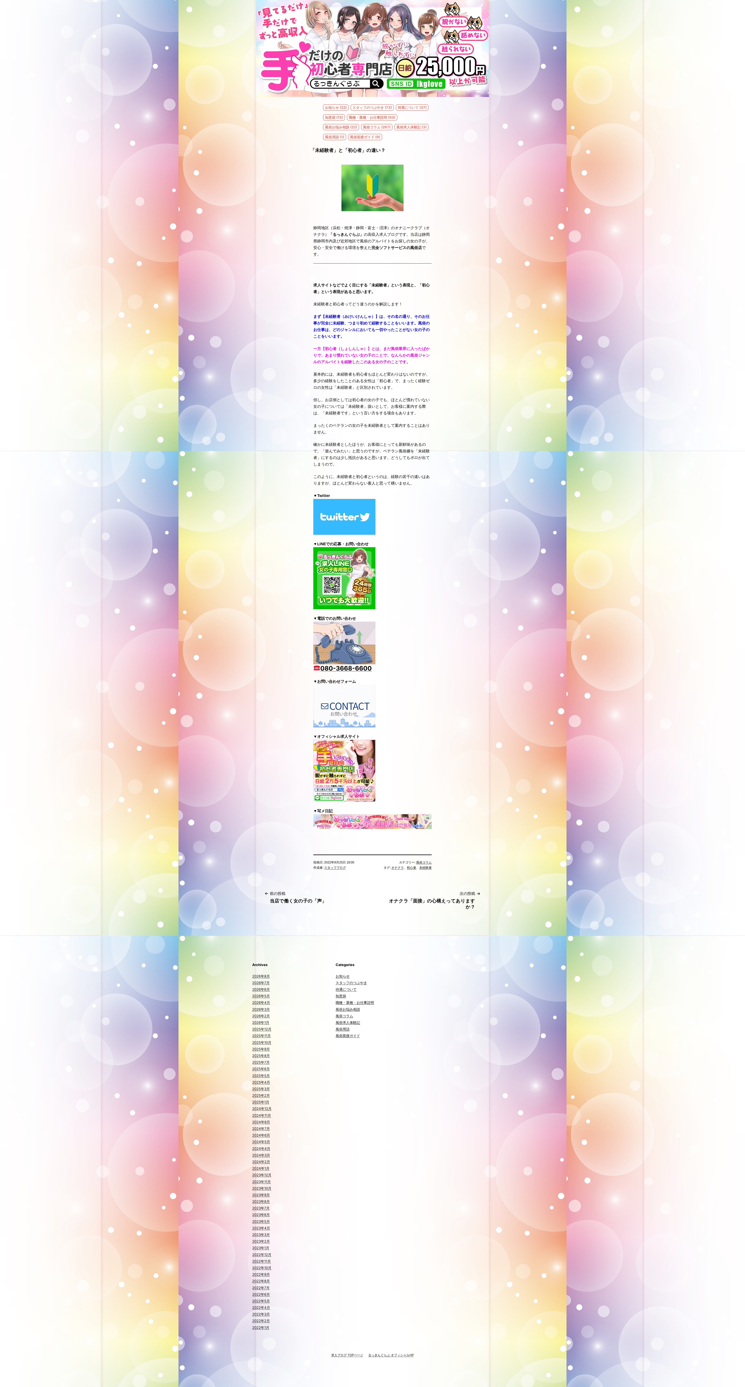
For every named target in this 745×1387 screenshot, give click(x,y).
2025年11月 (261, 1036)
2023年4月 (261, 1228)
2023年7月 (261, 1208)
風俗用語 (343, 1029)
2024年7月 (261, 1129)
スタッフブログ (335, 867)
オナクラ (397, 867)
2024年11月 (261, 1115)
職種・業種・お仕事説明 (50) (372, 117)
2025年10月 (261, 1042)
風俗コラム (424, 862)
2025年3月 (261, 1089)
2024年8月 (261, 1122)
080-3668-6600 (346, 668)
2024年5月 (261, 1142)
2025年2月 (261, 1095)
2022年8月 (261, 1281)
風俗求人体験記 (348, 1023)
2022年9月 (261, 1274)
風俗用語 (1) (334, 137)
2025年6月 (261, 1069)
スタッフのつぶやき (351, 983)
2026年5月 (261, 996)
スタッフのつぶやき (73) (372, 107)
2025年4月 (261, 1082)
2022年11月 (261, 1261)
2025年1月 (260, 1102)
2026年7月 (261, 983)
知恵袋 (341, 996)
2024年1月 (260, 1168)
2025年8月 (261, 1056)
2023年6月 (261, 1215)
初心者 (411, 867)
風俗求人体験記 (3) (411, 127)
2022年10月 (261, 1268)
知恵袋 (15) (334, 117)
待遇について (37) (412, 107)
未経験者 (425, 867)
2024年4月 (261, 1149)
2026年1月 (260, 1023)
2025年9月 (261, 1049)
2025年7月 (261, 1062)
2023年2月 (261, 1241)
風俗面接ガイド (348, 1036)
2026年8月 (261, 976)
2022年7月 (261, 1288)
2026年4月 (261, 1003)
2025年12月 (261, 1029)
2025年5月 (261, 1076)
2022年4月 (261, 1308)
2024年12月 (262, 1109)
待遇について (346, 989)
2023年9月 (261, 1195)
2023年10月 (261, 1188)
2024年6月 (261, 1135)
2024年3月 (261, 1155)
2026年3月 (261, 1009)
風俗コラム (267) (377, 127)
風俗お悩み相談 (348, 1009)
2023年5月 (261, 1221)
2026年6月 (261, 989)
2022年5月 (261, 1301)
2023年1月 (260, 1248)
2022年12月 (261, 1255)
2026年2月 (261, 1016)
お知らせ (343, 976)
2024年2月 (261, 1162)
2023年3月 (261, 1235)
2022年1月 (260, 1328)
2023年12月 (261, 1175)
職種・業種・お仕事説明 (355, 1003)
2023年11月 (261, 1182)
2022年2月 (261, 1321)
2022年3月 (261, 1314)
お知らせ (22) (336, 107)
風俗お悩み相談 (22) (341, 127)
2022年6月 (261, 1294)
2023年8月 (261, 1201)
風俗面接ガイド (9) (365, 137)
